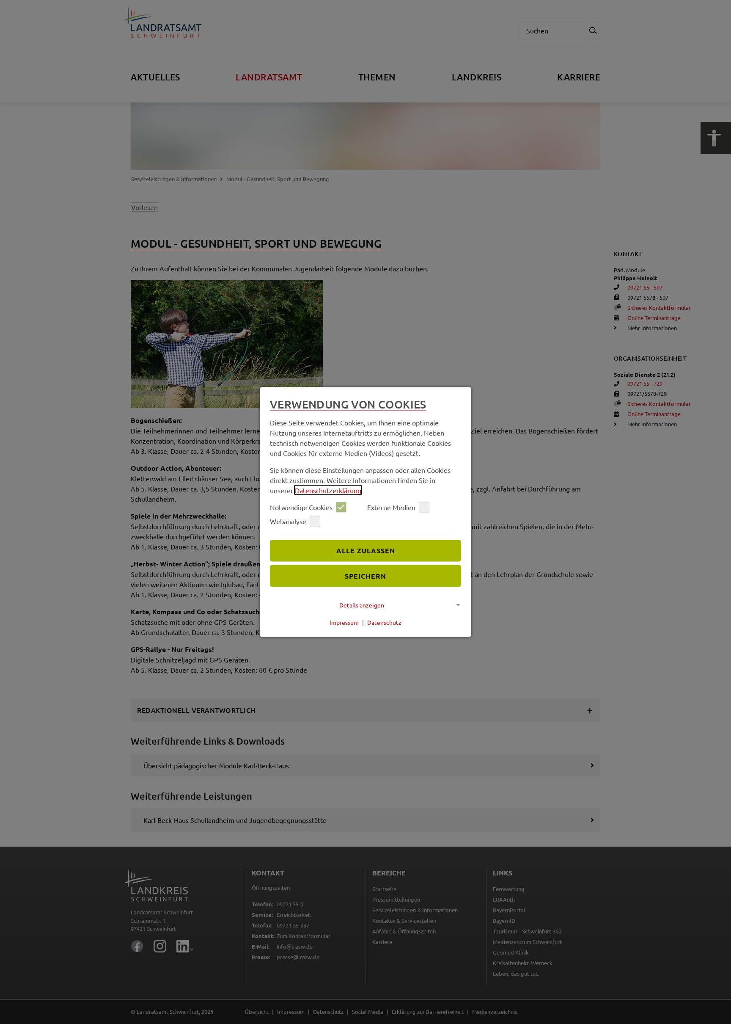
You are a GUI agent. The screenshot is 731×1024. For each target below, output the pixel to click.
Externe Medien (391, 507)
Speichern (365, 575)
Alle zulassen (365, 550)
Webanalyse (288, 521)
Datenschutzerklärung (328, 490)
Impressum (344, 622)
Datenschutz (384, 622)
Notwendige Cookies (301, 507)
